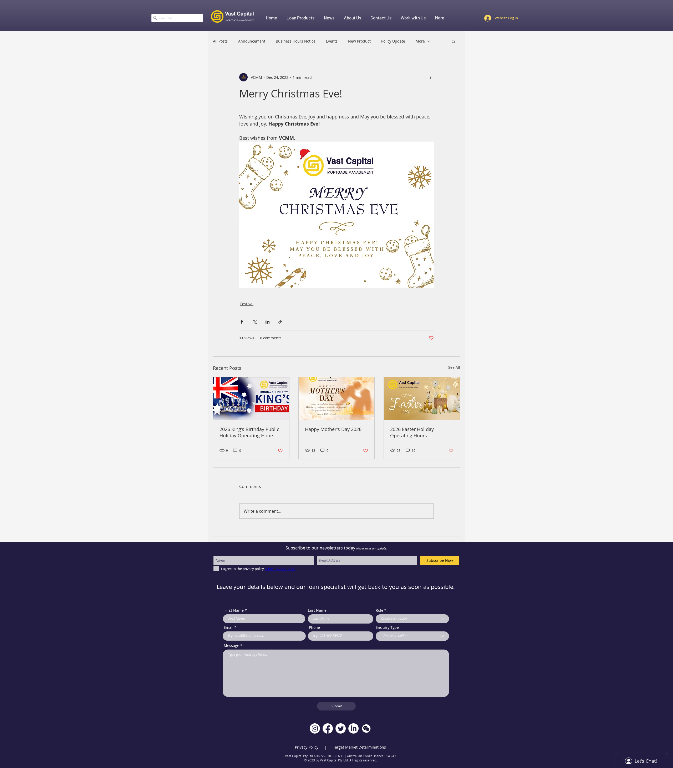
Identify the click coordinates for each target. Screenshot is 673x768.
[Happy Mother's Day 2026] (337, 398)
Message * (233, 645)
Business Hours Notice (295, 41)
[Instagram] (315, 728)
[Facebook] (328, 728)
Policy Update (393, 41)
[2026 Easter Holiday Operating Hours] (422, 398)
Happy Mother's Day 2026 (333, 429)
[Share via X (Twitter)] (254, 321)
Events (332, 41)
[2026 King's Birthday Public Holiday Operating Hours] (251, 398)
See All (454, 367)
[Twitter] (340, 728)
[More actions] (430, 77)
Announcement (251, 41)
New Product (359, 41)
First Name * (236, 610)
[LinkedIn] (353, 728)
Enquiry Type (387, 627)
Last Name (317, 610)
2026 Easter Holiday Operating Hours (412, 432)
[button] (453, 41)
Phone (314, 627)
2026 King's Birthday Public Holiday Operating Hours (249, 432)
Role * (381, 610)
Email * (230, 627)
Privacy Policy (307, 747)
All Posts (220, 41)
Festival (246, 303)
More (420, 41)
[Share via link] (280, 321)
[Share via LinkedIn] (267, 321)
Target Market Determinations (359, 747)
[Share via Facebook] (241, 321)
